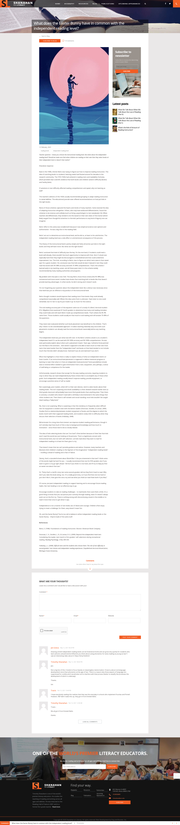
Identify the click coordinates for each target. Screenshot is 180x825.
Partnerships (100, 790)
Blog (95, 4)
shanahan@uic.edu (118, 798)
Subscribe (119, 802)
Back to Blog (46, 36)
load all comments (90, 722)
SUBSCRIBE (126, 71)
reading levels (45, 151)
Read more (56, 807)
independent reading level (61, 151)
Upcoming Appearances (129, 4)
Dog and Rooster (117, 820)
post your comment (130, 637)
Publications (108, 4)
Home (57, 4)
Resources (83, 4)
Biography (69, 4)
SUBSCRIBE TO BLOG (50, 41)
